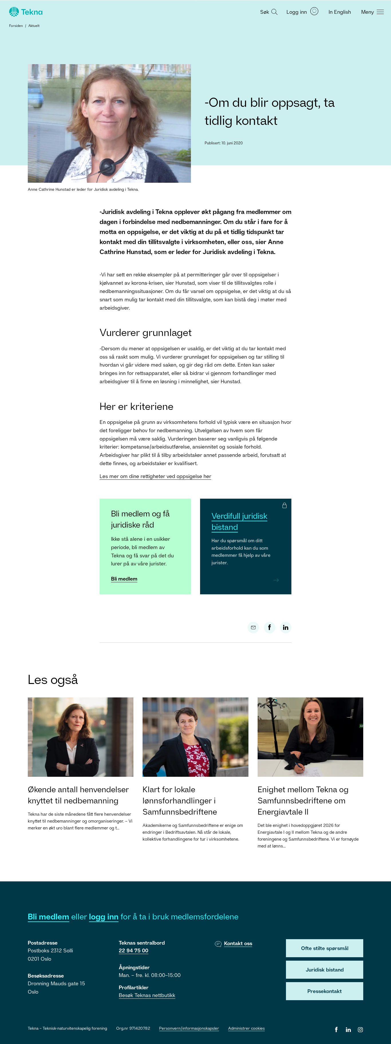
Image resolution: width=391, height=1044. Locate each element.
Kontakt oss (238, 943)
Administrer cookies (246, 1028)
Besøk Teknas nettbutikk (147, 995)
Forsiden (16, 25)
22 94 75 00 (133, 950)
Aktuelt (34, 25)
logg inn (104, 916)
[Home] (25, 12)
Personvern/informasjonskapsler (189, 1028)
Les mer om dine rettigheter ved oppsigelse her (155, 476)
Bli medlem (124, 578)
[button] (268, 11)
